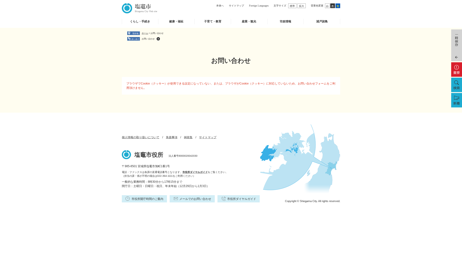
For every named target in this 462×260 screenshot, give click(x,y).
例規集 (188, 137)
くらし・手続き (140, 21)
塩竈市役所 (148, 154)
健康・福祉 (176, 21)
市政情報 (285, 21)
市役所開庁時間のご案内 (147, 198)
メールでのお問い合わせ (195, 198)
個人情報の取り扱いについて (140, 137)
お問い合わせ (148, 39)
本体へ (220, 5)
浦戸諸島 (322, 21)
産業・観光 (249, 21)
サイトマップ (236, 5)
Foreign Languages (259, 5)
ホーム (145, 33)
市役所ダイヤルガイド (195, 172)
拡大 (301, 6)
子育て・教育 (212, 21)
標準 (292, 6)
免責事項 (171, 137)
